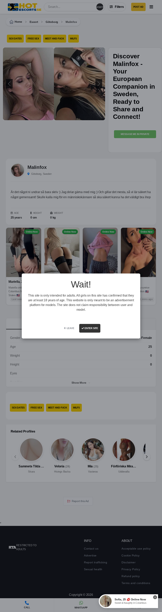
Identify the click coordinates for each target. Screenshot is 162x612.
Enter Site (91, 328)
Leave (70, 328)
